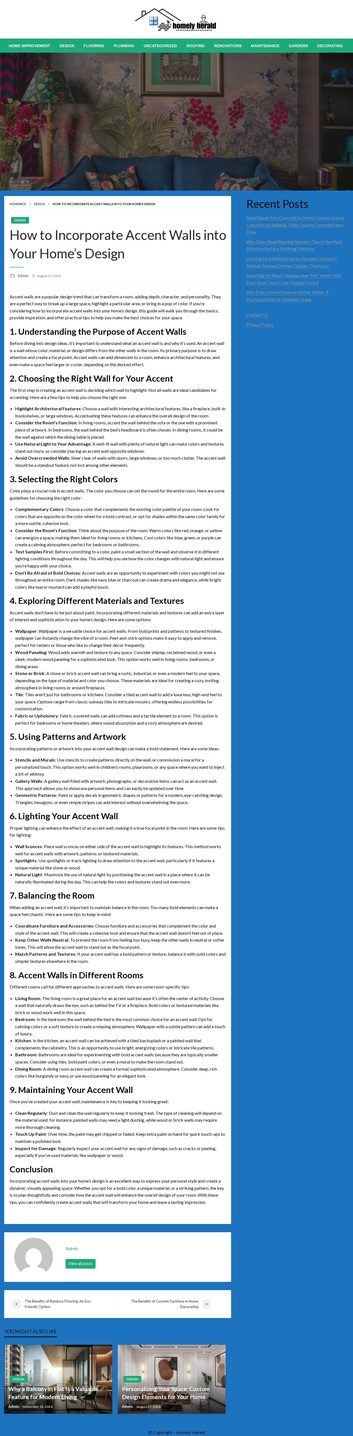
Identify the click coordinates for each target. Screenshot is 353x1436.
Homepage (18, 204)
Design (67, 46)
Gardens (298, 46)
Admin (24, 276)
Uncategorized (160, 46)
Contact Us (257, 314)
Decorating (330, 46)
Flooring (94, 46)
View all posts (80, 1263)
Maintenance (265, 46)
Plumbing (124, 46)
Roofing (195, 46)
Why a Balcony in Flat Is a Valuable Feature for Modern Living (53, 1392)
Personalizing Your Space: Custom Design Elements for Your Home (166, 1392)
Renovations (228, 46)
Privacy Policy (259, 324)
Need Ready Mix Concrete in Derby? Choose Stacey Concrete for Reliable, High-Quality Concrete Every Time (295, 224)
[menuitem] (29, 46)
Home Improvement (29, 46)
